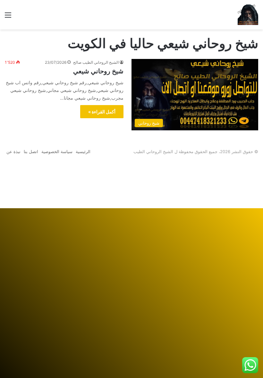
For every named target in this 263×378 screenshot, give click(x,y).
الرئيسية (83, 151)
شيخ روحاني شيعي (98, 71)
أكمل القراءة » (101, 111)
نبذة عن (13, 151)
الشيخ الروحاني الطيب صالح (96, 62)
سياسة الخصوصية (56, 151)
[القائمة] (8, 17)
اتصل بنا (31, 151)
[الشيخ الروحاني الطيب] (248, 14)
